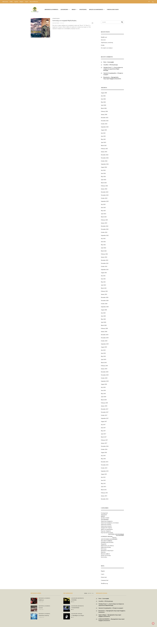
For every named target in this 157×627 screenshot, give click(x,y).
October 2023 (104, 198)
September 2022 (105, 235)
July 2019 (103, 350)
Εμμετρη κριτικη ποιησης (107, 532)
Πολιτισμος (83, 9)
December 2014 (104, 499)
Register (21, 1)
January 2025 (104, 151)
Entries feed (104, 577)
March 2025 (104, 145)
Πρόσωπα (103, 552)
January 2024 (104, 189)
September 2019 (105, 344)
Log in (26, 1)
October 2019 (104, 340)
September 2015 (105, 471)
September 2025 (105, 127)
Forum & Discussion (113, 9)
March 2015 (104, 489)
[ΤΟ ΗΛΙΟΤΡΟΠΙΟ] (66, 608)
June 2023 (103, 207)
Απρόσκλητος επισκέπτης (107, 42)
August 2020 (104, 309)
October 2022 (104, 232)
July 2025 (103, 133)
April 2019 (103, 359)
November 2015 (104, 465)
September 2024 (105, 164)
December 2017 (104, 409)
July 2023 (103, 204)
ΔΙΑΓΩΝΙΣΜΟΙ (64, 9)
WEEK (85, 593)
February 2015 (104, 492)
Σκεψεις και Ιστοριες (106, 555)
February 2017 (104, 440)
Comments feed (104, 580)
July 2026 (103, 96)
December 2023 (104, 192)
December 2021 (104, 260)
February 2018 (104, 403)
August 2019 (104, 347)
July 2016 (103, 455)
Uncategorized (104, 513)
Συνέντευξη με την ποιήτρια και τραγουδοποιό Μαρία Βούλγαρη (113, 69)
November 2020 (104, 300)
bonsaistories (55, 23)
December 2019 (104, 334)
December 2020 (104, 297)
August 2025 (104, 130)
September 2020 (105, 306)
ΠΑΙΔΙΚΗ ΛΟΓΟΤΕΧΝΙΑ (107, 542)
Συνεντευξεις (56, 18)
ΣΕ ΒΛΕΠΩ (73, 600)
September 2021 (105, 269)
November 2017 (104, 412)
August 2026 (104, 92)
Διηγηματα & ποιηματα (51, 9)
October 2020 (104, 303)
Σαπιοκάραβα (111, 62)
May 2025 (103, 139)
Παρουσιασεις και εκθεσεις (107, 545)
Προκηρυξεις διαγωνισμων (107, 550)
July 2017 (103, 424)
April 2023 (103, 213)
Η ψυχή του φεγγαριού (118, 608)
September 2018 (105, 381)
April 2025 (103, 142)
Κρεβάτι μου (104, 37)
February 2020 (104, 328)
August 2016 (104, 452)
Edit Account (5, 1)
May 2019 (103, 356)
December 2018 (104, 371)
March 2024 (104, 182)
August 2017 (104, 421)
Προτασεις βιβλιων (105, 553)
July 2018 (103, 387)
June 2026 (103, 99)
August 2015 (104, 474)
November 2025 (104, 120)
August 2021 (104, 272)
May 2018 (103, 393)
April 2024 (103, 179)
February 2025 (104, 148)
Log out (16, 1)
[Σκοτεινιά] (34, 609)
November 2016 (104, 446)
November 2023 (104, 195)
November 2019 (104, 337)
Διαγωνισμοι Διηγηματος (107, 521)
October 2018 (104, 378)
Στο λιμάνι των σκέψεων (107, 48)
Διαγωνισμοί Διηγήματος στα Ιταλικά (109, 522)
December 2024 (104, 154)
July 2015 (103, 477)
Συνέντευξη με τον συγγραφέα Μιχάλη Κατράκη (64, 20)
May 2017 (103, 430)
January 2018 (104, 406)
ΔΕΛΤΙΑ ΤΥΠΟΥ (105, 518)
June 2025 (103, 136)
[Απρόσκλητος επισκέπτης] (34, 616)
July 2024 (103, 170)
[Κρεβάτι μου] (34, 601)
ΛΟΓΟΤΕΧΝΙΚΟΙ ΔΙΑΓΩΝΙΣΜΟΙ (109, 539)
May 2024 (103, 176)
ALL (93, 593)
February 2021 (104, 291)
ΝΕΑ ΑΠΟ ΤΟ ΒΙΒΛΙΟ (106, 540)
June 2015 (103, 480)
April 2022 (103, 247)
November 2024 (104, 158)
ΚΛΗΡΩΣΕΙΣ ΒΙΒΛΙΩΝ (106, 536)
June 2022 (103, 241)
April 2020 (103, 322)
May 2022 (103, 244)
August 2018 (104, 384)
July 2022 (103, 238)
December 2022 (104, 226)
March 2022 (104, 251)
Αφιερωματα (104, 514)
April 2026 (103, 105)
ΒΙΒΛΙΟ (74, 9)
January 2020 (104, 331)
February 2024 (104, 185)
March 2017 (104, 437)
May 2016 (103, 458)
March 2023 (104, 216)
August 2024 (104, 167)
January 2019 (104, 368)
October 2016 (104, 449)
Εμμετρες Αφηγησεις (106, 531)
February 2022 (104, 254)
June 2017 (103, 427)
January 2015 (104, 496)
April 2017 (103, 434)
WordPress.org (104, 583)
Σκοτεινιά (103, 39)
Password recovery (34, 1)
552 (73, 617)
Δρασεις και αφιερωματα (96, 9)
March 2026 (104, 108)
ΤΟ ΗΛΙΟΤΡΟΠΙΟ (75, 607)
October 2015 (104, 468)
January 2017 (104, 443)
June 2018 (103, 390)
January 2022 (104, 257)
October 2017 (104, 415)
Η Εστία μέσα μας (114, 64)
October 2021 (104, 266)
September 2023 (105, 201)
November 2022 (104, 229)
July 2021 (103, 275)
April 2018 (103, 396)
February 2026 (104, 111)
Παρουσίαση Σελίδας (106, 547)
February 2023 (104, 220)
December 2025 (104, 117)
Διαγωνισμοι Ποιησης (106, 524)
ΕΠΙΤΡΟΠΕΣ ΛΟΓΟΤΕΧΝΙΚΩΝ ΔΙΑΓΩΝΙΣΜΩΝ (116, 535)
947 (73, 609)
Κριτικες (114, 537)
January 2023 (104, 223)
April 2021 (103, 285)
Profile (11, 1)
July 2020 (103, 313)
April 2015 (103, 486)
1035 (73, 601)
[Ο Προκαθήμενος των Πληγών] (66, 615)
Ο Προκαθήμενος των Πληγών (77, 615)
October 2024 (104, 161)
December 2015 (104, 461)
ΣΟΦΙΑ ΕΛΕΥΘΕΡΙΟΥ (104, 619)
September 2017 (105, 418)
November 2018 (104, 375)
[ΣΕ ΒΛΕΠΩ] (66, 599)
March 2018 (104, 399)
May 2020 (103, 319)
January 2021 (104, 294)
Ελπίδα (102, 45)
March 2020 (104, 325)
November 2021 (104, 263)
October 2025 (104, 123)
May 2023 (103, 210)
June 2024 (103, 173)
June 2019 (103, 353)
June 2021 (103, 278)
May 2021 (103, 282)
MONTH (89, 593)
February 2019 (104, 365)
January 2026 (104, 114)
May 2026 (103, 102)
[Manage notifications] (153, 623)
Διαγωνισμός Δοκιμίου (106, 526)
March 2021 (104, 288)
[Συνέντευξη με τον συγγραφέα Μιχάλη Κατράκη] (40, 27)
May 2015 (103, 483)
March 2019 (104, 362)
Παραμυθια (103, 544)
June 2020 (103, 316)
